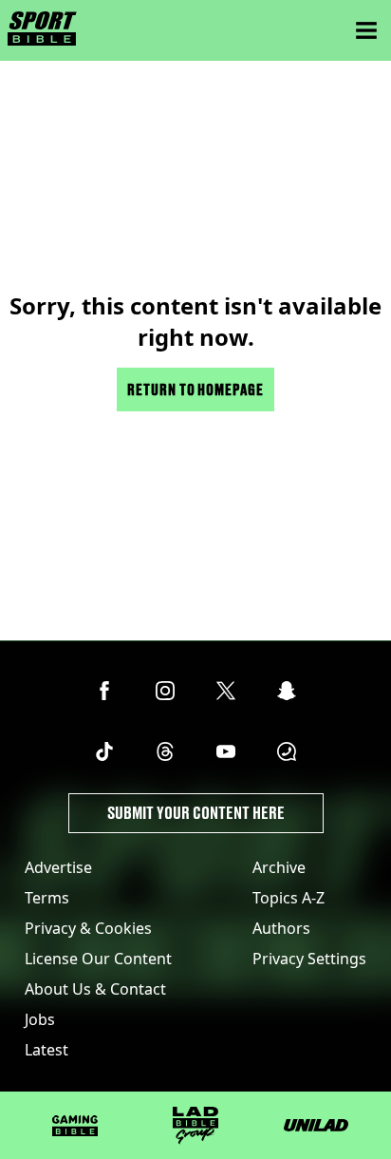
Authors (281, 928)
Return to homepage (195, 389)
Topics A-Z (288, 897)
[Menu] (366, 30)
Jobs (40, 1019)
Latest (46, 1049)
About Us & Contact (95, 988)
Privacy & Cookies (88, 928)
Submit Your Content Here (196, 813)
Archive (279, 867)
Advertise (58, 867)
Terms (47, 897)
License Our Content (98, 958)
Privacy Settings (309, 958)
